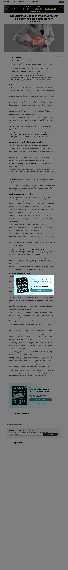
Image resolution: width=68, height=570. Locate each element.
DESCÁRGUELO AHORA (41, 290)
